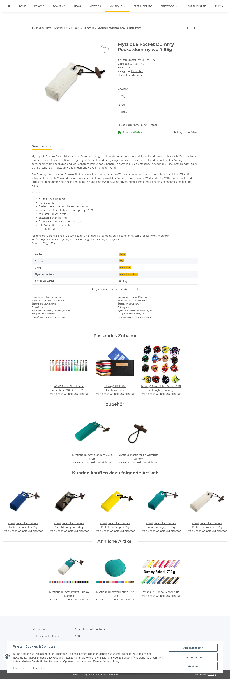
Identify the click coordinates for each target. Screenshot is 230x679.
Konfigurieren (193, 657)
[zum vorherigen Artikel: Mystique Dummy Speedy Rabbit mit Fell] (187, 28)
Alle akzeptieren (193, 647)
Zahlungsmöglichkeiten (46, 636)
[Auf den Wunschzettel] (105, 49)
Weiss (122, 254)
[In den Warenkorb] (34, 40)
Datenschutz (37, 667)
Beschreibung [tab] (42, 146)
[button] (220, 6)
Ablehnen (193, 666)
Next (221, 507)
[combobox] (158, 96)
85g (121, 260)
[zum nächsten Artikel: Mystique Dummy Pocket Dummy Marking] (194, 28)
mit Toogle (125, 267)
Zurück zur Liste (42, 27)
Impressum (19, 667)
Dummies (137, 71)
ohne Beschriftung (128, 274)
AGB (77, 636)
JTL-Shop (211, 674)
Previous (9, 507)
